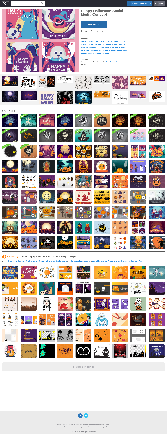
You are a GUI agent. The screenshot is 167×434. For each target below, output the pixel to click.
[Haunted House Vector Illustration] (10, 197)
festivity (90, 44)
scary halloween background (53, 261)
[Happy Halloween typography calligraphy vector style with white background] (157, 96)
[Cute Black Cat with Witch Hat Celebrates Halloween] (138, 212)
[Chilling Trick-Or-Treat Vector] (29, 120)
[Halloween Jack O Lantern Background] (10, 242)
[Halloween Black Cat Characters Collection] (29, 242)
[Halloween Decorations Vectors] (65, 181)
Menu (161, 3)
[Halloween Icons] (29, 181)
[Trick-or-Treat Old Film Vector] (120, 135)
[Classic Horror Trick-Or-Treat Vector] (47, 135)
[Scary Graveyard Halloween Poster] (120, 166)
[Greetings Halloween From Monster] (138, 227)
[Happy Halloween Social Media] (138, 151)
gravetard (94, 50)
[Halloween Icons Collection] (120, 197)
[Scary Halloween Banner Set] (83, 242)
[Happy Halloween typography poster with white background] (29, 82)
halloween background (80, 261)
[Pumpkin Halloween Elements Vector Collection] (47, 212)
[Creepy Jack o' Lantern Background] (47, 227)
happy (83, 41)
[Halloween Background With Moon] (102, 151)
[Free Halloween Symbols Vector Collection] (138, 197)
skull (83, 47)
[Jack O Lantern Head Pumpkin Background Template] (157, 227)
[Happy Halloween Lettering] (29, 135)
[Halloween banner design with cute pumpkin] (120, 288)
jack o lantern (115, 47)
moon (119, 50)
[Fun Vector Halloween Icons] (120, 212)
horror (123, 47)
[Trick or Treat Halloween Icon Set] (120, 227)
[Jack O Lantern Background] (10, 166)
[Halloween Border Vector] (157, 135)
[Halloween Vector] (47, 242)
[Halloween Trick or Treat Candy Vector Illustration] (120, 181)
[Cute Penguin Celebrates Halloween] (10, 181)
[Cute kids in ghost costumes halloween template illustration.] (138, 81)
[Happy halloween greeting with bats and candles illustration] (120, 97)
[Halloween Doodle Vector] (157, 120)
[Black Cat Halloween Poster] (10, 135)
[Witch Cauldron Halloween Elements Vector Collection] (29, 212)
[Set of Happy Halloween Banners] (102, 181)
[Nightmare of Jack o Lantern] (138, 242)
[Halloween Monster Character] (138, 166)
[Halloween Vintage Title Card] (83, 120)
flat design (96, 53)
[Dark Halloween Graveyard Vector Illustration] (157, 197)
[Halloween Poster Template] (29, 166)
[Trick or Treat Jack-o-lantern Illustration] (102, 227)
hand (125, 50)
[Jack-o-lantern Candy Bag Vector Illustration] (157, 181)
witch (107, 47)
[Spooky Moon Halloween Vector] (47, 197)
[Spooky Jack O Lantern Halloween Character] (47, 181)
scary (83, 50)
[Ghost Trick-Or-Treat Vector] (29, 151)
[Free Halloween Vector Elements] (29, 197)
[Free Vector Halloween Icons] (10, 212)
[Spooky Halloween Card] (10, 151)
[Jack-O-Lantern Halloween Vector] (65, 120)
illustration (103, 41)
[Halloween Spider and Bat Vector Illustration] (138, 181)
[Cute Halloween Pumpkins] (47, 166)
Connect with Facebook (141, 3)
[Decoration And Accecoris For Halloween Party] (120, 242)
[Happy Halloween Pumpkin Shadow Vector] (102, 120)
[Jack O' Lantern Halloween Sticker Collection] (83, 151)
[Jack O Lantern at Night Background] (65, 151)
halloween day (92, 41)
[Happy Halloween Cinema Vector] (102, 135)
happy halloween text (132, 261)
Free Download (94, 24)
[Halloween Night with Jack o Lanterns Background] (102, 242)
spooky (113, 50)
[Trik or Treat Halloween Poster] (120, 151)
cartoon (122, 41)
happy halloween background (22, 261)
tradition (122, 44)
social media (113, 41)
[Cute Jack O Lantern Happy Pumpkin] (29, 227)
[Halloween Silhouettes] (83, 197)
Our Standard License (114, 62)
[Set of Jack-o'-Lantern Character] (83, 227)
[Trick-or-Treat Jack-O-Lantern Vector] (10, 120)
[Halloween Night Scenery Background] (47, 151)
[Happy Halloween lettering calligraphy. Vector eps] (65, 79)
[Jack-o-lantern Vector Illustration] (102, 166)
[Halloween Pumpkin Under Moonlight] (10, 227)
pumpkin (92, 47)
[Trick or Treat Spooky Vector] (138, 120)
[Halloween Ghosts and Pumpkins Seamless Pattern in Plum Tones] (120, 84)
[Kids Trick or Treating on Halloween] (83, 181)
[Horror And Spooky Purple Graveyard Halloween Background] (65, 197)
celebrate (98, 44)
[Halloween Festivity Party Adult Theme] (157, 166)
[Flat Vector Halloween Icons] (102, 212)
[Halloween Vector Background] (65, 242)
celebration (107, 44)
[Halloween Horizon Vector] (47, 120)
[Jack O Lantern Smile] (65, 166)
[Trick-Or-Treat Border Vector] (65, 135)
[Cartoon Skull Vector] (138, 135)
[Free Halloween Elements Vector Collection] (65, 212)
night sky (100, 47)
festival (84, 44)
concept (88, 53)
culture (115, 44)
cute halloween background (106, 261)
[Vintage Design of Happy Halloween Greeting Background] (65, 103)
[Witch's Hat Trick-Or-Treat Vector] (83, 135)
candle (101, 50)
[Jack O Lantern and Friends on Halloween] (157, 151)
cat (87, 47)
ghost (107, 50)
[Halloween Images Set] (102, 197)
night (88, 50)
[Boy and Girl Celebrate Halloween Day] (157, 212)
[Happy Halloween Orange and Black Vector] (120, 120)
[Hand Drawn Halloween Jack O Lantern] (83, 166)
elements (105, 53)
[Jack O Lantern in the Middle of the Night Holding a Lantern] (65, 227)
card (82, 53)
